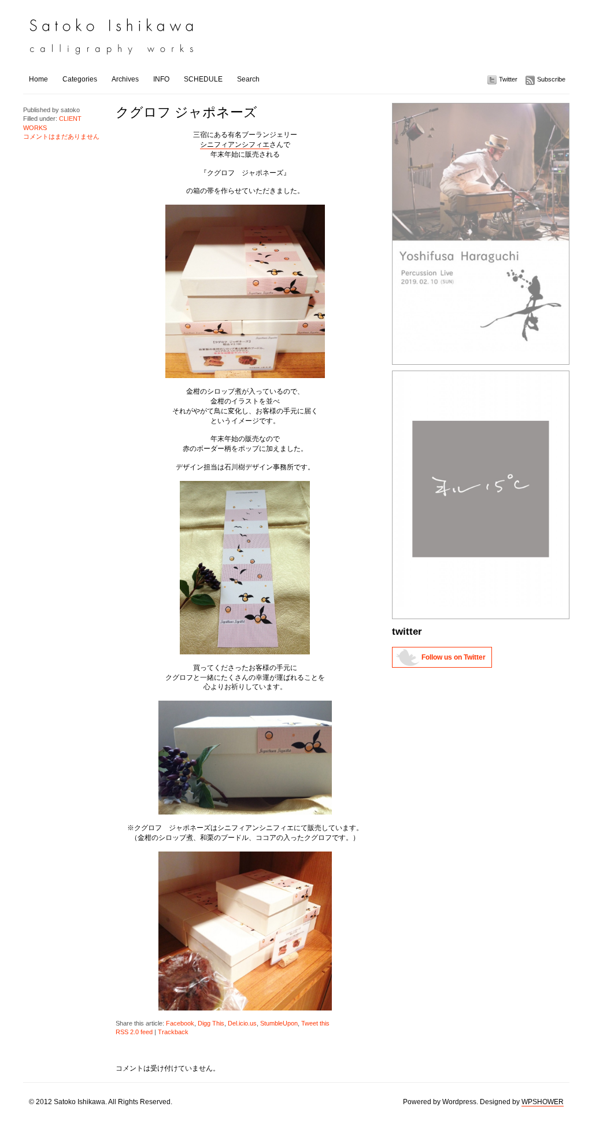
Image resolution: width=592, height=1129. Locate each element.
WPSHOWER (542, 1102)
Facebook (180, 1023)
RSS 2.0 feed (134, 1031)
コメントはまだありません (61, 136)
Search (248, 79)
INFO (161, 79)
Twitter (508, 79)
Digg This (211, 1023)
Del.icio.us (242, 1023)
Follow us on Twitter (453, 657)
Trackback (173, 1031)
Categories (79, 79)
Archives (125, 79)
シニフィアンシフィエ (234, 144)
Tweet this (315, 1023)
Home (38, 79)
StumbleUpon (279, 1023)
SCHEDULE (203, 79)
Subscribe (551, 79)
